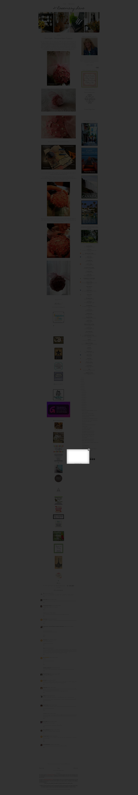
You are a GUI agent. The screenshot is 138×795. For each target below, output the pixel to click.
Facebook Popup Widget (78, 463)
